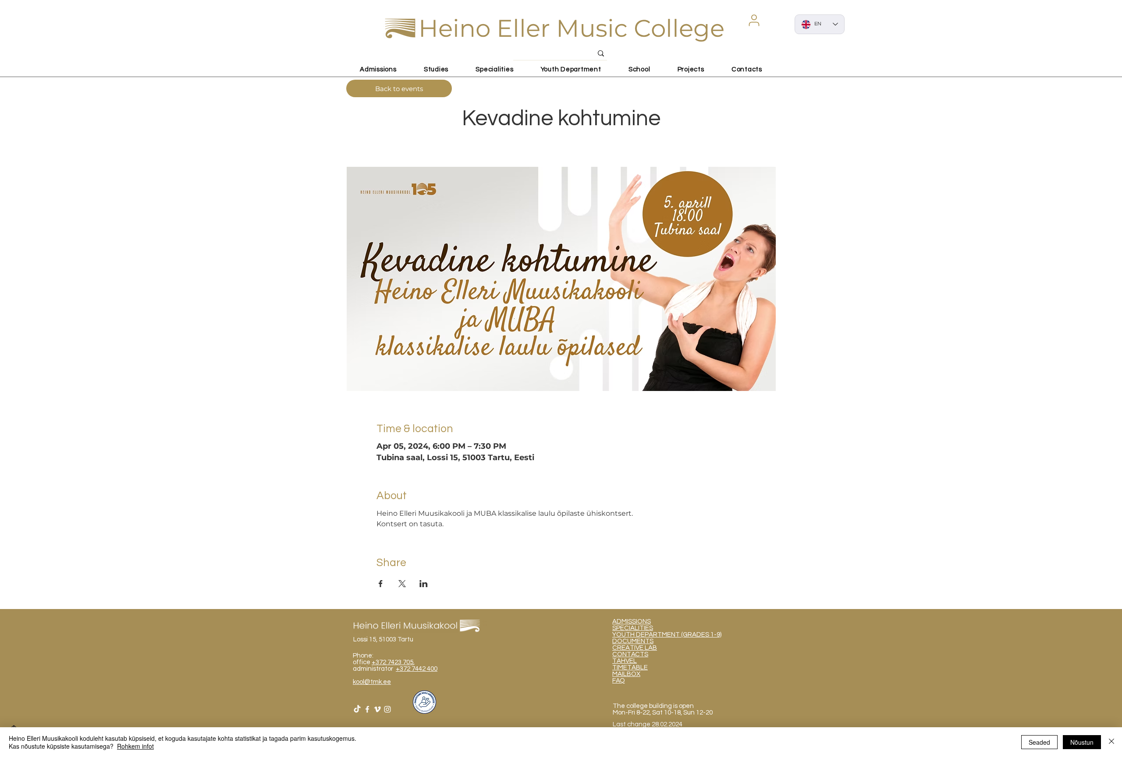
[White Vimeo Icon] (377, 709)
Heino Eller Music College (571, 28)
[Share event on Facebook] (380, 583)
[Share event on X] (402, 583)
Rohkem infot (135, 746)
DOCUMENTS (632, 641)
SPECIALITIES (632, 628)
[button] (754, 20)
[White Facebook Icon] (367, 709)
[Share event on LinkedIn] (423, 583)
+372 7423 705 (392, 662)
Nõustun (1082, 742)
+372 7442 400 (416, 668)
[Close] (1111, 742)
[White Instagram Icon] (387, 709)
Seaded (1039, 742)
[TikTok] (357, 709)
